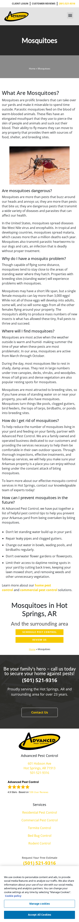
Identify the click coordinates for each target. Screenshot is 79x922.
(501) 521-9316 (39, 680)
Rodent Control (39, 843)
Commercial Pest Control (39, 820)
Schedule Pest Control (39, 632)
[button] (70, 15)
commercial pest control (38, 590)
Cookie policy (13, 896)
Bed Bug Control (39, 835)
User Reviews (38, 792)
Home (32, 68)
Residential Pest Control (39, 812)
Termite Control (39, 828)
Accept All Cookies (39, 914)
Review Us (39, 639)
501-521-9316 (39, 773)
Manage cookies (39, 903)
